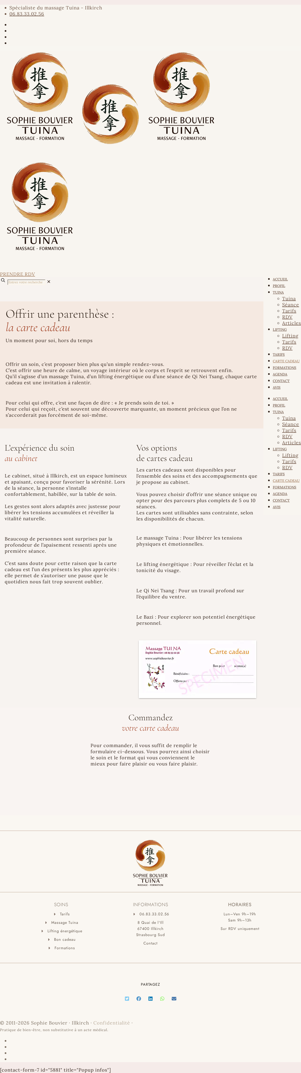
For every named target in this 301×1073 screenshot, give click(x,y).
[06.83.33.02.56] (150, 914)
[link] (49, 281)
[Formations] (61, 948)
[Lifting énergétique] (61, 931)
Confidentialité (111, 1023)
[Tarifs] (61, 914)
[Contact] (150, 943)
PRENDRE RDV (17, 274)
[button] (127, 998)
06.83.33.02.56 (26, 14)
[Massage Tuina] (61, 923)
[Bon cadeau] (61, 940)
